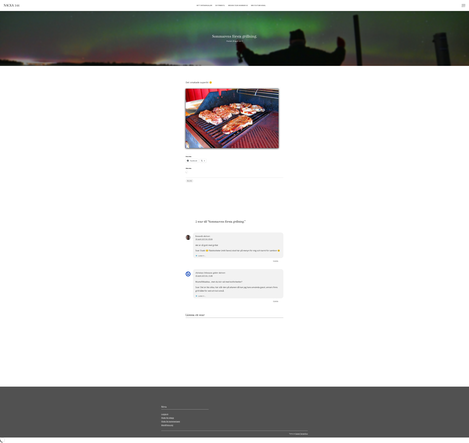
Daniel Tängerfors (301, 434)
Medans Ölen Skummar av (238, 5)
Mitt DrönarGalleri (204, 5)
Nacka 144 (11, 5)
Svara (275, 261)
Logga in (164, 414)
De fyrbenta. (220, 5)
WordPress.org (167, 425)
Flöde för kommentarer (170, 421)
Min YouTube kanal (258, 5)
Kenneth (199, 236)
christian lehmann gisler (206, 273)
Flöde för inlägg (167, 418)
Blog (189, 181)
